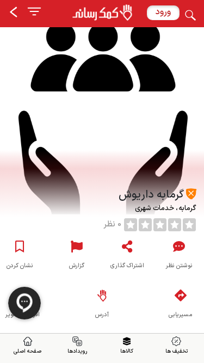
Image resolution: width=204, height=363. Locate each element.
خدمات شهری (155, 208)
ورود (163, 12)
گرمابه (186, 208)
